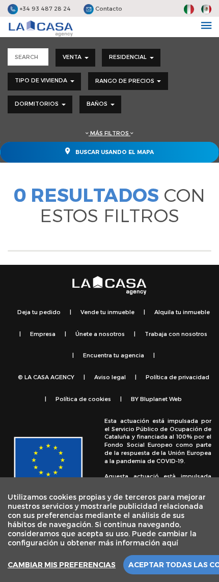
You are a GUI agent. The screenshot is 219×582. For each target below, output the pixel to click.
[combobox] (75, 58)
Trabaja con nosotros (176, 333)
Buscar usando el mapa (114, 152)
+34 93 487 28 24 (44, 8)
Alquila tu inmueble (182, 312)
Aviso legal (110, 377)
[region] (109, 529)
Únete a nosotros (100, 333)
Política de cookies (83, 398)
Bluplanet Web (161, 398)
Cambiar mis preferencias (62, 564)
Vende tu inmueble (107, 312)
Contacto (108, 8)
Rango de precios (125, 80)
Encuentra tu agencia (113, 355)
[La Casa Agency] (40, 28)
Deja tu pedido (39, 312)
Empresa (43, 333)
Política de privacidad (177, 377)
